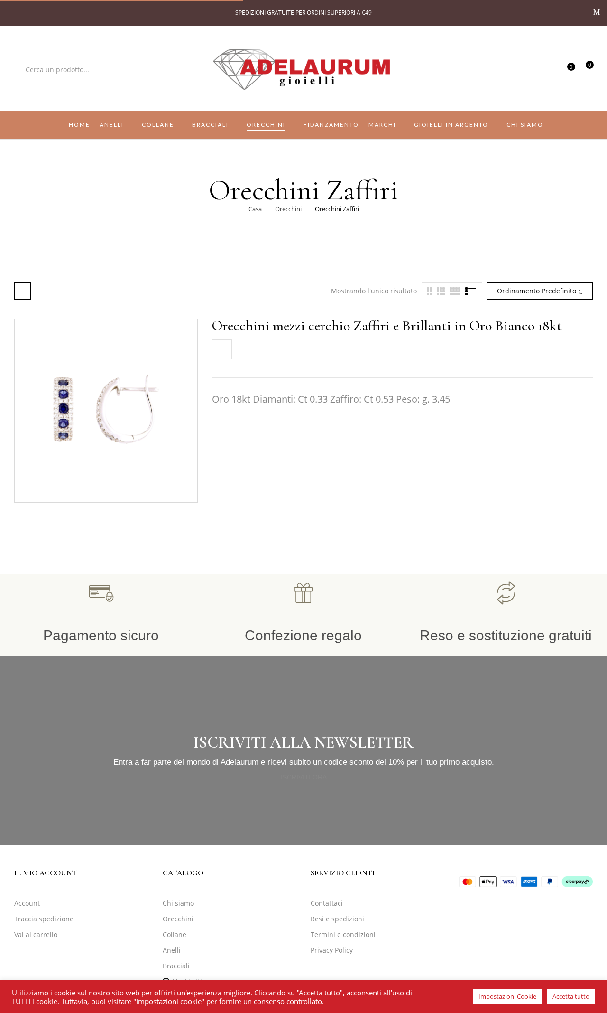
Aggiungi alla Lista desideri (222, 349)
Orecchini (288, 209)
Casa (255, 209)
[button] (586, 69)
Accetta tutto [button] (570, 996)
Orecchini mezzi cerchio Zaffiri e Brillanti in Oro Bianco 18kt (387, 326)
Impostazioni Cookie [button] (507, 996)
